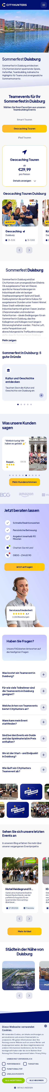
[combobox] (45, 1026)
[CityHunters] (14, 5)
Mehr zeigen (9, 340)
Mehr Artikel (24, 931)
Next (29, 250)
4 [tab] (27, 403)
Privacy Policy (40, 1053)
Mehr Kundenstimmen (24, 482)
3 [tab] (24, 403)
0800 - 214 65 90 (22, 555)
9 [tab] (36, 474)
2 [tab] (21, 403)
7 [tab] (29, 474)
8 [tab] (32, 474)
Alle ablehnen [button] (37, 1080)
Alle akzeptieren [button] (13, 1080)
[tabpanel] (24, 382)
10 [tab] (39, 474)
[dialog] (24, 1057)
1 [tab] (18, 403)
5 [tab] (31, 403)
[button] (24, 1087)
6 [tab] (26, 474)
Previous (20, 250)
